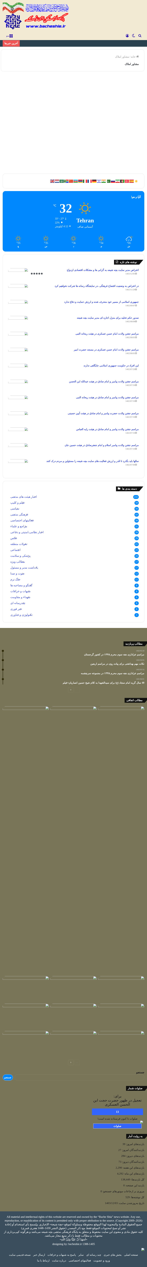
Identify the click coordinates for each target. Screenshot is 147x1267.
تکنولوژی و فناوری (21, 614)
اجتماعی (35, 82)
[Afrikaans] (66, 180)
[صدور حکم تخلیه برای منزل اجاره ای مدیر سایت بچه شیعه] (18, 322)
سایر (81, 1254)
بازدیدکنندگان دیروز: (132, 1161)
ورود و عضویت (101, 1260)
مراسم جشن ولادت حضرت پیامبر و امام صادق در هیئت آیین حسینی (103, 413)
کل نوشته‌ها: (137, 1197)
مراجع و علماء (18, 526)
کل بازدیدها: (137, 1179)
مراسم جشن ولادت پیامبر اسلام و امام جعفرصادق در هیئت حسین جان (102, 445)
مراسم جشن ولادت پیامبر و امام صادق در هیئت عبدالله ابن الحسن (104, 381)
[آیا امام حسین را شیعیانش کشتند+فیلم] (121, 989)
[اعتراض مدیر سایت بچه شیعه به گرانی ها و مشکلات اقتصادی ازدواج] (18, 275)
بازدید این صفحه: (134, 1185)
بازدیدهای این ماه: (134, 1173)
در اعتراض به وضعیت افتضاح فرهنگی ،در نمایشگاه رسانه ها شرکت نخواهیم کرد (97, 286)
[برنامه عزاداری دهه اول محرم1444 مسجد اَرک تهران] (121, 719)
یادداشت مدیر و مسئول (24, 567)
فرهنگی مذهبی (19, 514)
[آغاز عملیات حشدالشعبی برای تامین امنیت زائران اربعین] (73, 840)
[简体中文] (71, 180)
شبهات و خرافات (20, 591)
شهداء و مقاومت (20, 597)
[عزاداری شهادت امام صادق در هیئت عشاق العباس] (26, 1044)
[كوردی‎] (136, 180)
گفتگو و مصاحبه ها (21, 585)
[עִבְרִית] (99, 180)
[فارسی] (117, 180)
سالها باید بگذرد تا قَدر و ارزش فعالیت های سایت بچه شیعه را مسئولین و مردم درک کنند (92, 461)
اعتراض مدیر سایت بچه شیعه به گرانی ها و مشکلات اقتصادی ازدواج (103, 270)
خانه (133, 56)
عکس (13, 538)
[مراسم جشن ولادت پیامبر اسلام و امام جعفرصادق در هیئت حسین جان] (18, 450)
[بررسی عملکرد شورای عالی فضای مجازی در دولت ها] (26, 719)
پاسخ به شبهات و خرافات (62, 1254)
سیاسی (14, 508)
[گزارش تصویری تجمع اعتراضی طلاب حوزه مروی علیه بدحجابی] (73, 1044)
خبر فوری (16, 608)
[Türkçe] (127, 180)
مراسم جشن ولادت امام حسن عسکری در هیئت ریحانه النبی (107, 333)
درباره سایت (59, 1260)
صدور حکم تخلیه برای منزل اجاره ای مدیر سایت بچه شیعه (108, 317)
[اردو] (108, 180)
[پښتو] (122, 180)
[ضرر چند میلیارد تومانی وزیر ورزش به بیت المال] (73, 1017)
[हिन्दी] (103, 180)
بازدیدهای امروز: (134, 1144)
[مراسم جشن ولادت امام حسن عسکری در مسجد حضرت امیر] (18, 354)
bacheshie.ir (75, 1244)
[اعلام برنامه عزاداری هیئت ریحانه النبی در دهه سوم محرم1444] (73, 989)
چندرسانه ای (17, 603)
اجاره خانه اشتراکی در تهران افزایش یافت (25, 95)
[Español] (131, 180)
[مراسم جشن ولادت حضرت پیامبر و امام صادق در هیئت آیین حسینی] (18, 418)
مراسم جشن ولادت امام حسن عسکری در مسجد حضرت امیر (106, 349)
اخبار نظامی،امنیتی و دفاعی (27, 532)
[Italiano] (85, 180)
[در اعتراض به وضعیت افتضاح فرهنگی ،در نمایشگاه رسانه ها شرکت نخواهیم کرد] (18, 291)
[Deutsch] (94, 180)
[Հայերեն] (80, 180)
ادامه (37, 158)
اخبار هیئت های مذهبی (23, 496)
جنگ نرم (15, 579)
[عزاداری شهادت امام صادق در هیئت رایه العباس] (26, 1017)
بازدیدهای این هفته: (133, 1167)
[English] (52, 180)
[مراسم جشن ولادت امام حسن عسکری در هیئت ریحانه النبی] (18, 338)
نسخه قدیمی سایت (20, 1254)
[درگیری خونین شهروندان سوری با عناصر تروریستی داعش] (121, 1017)
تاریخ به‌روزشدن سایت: (131, 1203)
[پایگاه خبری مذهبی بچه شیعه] (36, 16)
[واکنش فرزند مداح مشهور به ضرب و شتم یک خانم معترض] (121, 1044)
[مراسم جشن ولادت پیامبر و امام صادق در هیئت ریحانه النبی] (18, 402)
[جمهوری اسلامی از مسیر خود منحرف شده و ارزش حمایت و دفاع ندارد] (18, 306)
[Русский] (113, 180)
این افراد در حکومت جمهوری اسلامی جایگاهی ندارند (111, 365)
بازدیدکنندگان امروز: (132, 1150)
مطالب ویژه (17, 561)
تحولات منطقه (18, 543)
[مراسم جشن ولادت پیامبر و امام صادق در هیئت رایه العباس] (18, 434)
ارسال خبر (39, 1254)
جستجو (140, 1072)
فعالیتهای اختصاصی (22, 520)
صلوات (117, 1126)
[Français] (89, 180)
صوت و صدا (17, 573)
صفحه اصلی (131, 1254)
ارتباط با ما (43, 1260)
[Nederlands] (57, 180)
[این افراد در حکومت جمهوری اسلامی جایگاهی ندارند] (18, 370)
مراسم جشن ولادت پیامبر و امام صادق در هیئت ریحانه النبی (107, 397)
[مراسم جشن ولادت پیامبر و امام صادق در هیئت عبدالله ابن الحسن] (18, 386)
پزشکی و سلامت (20, 555)
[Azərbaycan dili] (76, 180)
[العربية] (62, 180)
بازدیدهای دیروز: (134, 1155)
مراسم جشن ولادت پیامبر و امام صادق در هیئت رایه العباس (107, 429)
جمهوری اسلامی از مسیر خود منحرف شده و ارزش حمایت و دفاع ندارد (101, 302)
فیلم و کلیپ (17, 502)
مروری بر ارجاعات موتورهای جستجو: (123, 1191)
